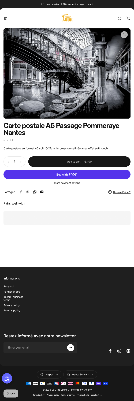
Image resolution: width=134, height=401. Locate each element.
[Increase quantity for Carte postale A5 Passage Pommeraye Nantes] (21, 162)
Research (8, 286)
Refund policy (38, 395)
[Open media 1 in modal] (124, 34)
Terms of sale (83, 395)
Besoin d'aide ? (122, 192)
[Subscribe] (70, 347)
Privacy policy (11, 305)
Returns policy (11, 310)
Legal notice (96, 395)
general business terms (13, 298)
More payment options (67, 182)
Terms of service (68, 395)
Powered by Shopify (81, 389)
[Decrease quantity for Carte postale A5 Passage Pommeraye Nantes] (8, 162)
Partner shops (11, 291)
